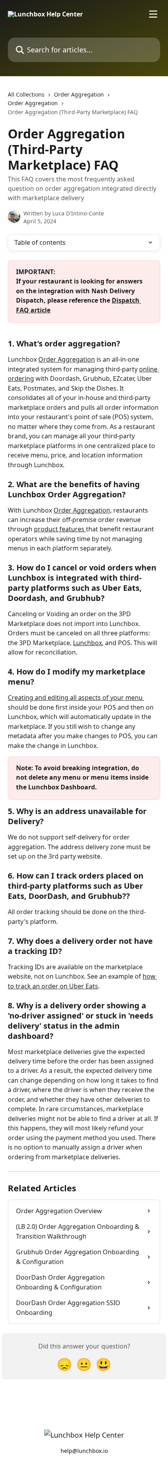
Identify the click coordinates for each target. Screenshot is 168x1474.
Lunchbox (87, 642)
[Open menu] (153, 14)
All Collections (26, 94)
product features (60, 529)
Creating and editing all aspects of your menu (76, 697)
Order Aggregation (79, 94)
